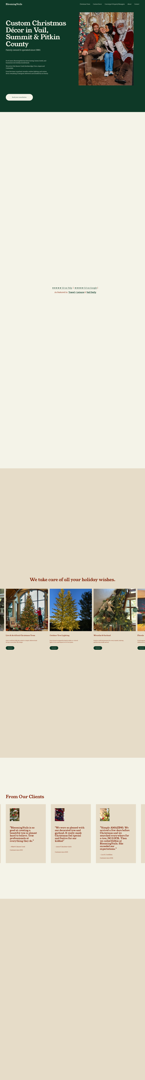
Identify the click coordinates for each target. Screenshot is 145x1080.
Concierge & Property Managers (115, 4)
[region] (72, 619)
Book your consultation (19, 97)
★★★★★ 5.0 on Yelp (62, 288)
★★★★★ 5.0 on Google (85, 288)
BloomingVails (14, 4)
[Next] (135, 609)
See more (10, 648)
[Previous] (9, 609)
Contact (136, 4)
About (129, 4)
